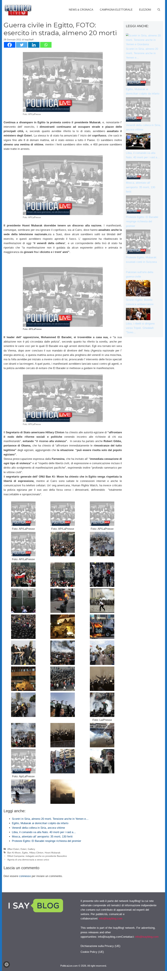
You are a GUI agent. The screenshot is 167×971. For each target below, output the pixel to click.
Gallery (31, 849)
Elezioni (145, 9)
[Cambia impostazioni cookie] (6, 964)
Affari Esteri (13, 849)
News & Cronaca (81, 9)
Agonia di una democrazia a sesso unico (28, 859)
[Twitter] (21, 45)
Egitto (25, 852)
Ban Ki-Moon (14, 852)
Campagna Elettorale (116, 9)
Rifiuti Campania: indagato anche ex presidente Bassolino (37, 856)
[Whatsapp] (46, 45)
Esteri (23, 849)
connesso (25, 876)
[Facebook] (9, 45)
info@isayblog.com (110, 918)
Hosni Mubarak (52, 852)
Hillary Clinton (36, 852)
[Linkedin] (33, 45)
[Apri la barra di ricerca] (158, 10)
